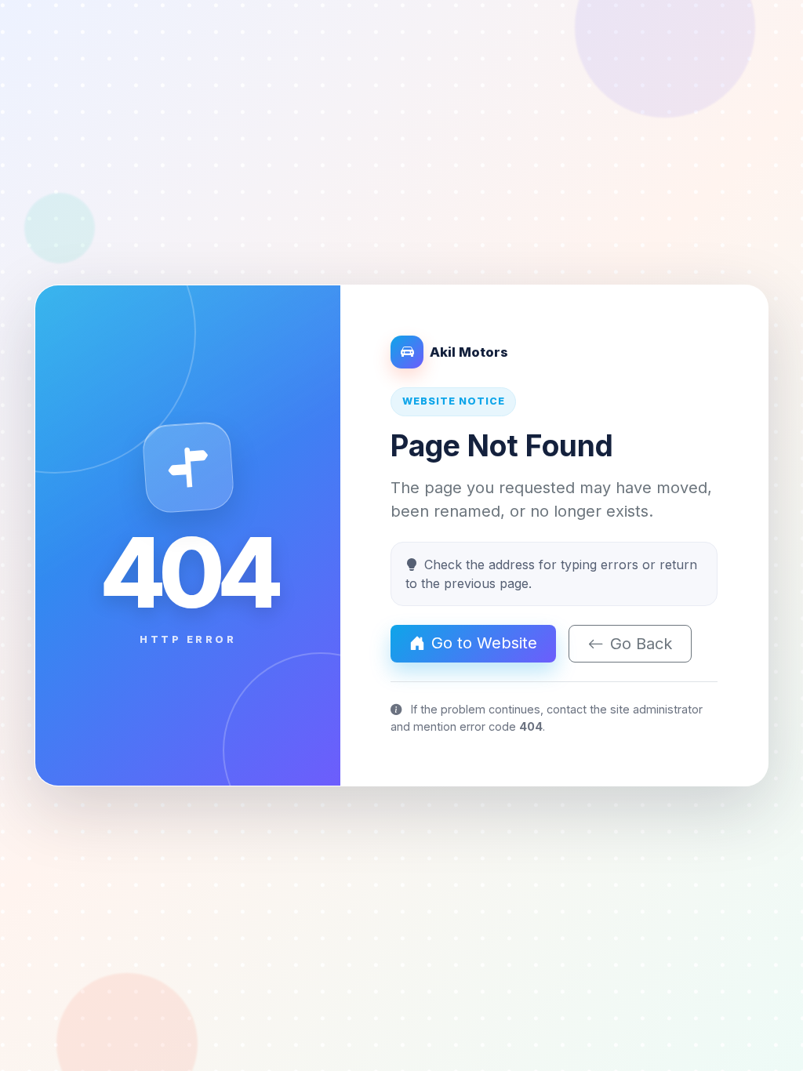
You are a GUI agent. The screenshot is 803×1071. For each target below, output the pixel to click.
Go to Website (484, 643)
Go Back (641, 643)
